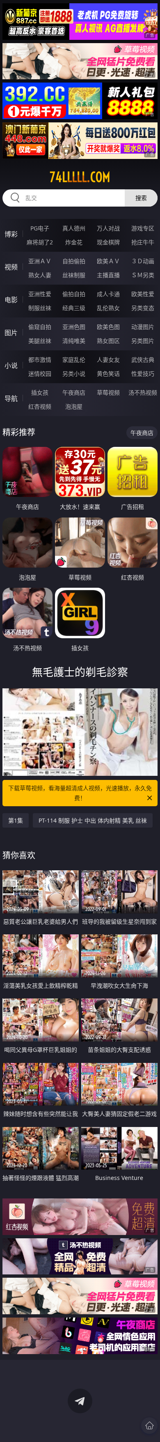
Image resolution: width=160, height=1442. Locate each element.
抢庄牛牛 (142, 242)
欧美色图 (108, 327)
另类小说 (73, 373)
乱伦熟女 (108, 308)
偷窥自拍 (39, 327)
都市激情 (39, 359)
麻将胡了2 (40, 242)
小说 (11, 365)
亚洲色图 (73, 327)
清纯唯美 (73, 341)
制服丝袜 (39, 308)
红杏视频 (39, 406)
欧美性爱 (142, 294)
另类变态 (142, 308)
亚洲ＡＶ (39, 261)
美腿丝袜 (39, 341)
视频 (11, 266)
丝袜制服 (73, 275)
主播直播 (108, 275)
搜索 (141, 198)
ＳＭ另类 (142, 275)
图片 (11, 332)
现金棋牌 (108, 242)
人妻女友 (108, 359)
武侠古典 (142, 359)
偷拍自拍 (73, 294)
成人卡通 (108, 294)
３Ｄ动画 (142, 261)
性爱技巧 (142, 373)
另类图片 (142, 341)
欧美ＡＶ (108, 261)
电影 (11, 299)
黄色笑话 (108, 373)
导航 (11, 398)
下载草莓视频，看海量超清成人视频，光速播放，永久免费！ (80, 793)
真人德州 (73, 228)
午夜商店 (73, 392)
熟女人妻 (39, 275)
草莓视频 (108, 392)
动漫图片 (142, 327)
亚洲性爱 (39, 294)
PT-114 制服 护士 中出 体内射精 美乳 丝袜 (93, 820)
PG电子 (39, 228)
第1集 (15, 820)
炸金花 (73, 242)
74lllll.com (80, 177)
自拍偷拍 (73, 261)
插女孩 (39, 392)
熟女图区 (108, 341)
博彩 (11, 234)
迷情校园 (39, 373)
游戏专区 (142, 228)
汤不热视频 (142, 392)
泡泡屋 (73, 406)
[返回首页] (149, 1425)
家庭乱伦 (73, 359)
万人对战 (108, 228)
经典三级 (73, 308)
